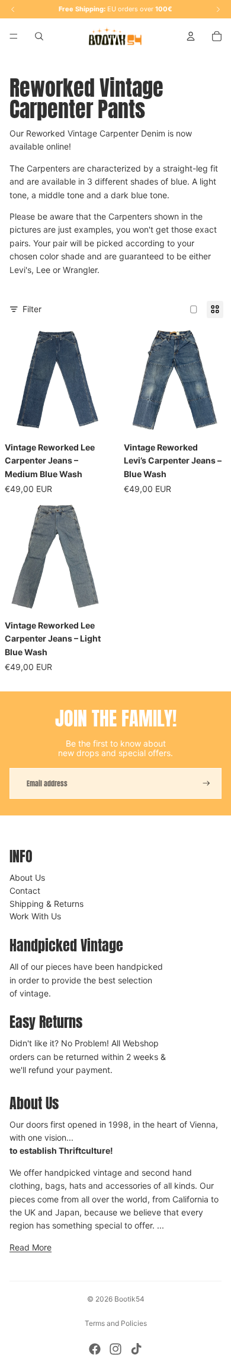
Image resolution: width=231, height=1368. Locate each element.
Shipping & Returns (46, 904)
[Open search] (39, 36)
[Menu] (13, 36)
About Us (27, 877)
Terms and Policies (116, 1323)
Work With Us (35, 916)
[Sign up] (206, 783)
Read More (30, 1247)
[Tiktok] (136, 1349)
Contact (24, 890)
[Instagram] (115, 1349)
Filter (32, 309)
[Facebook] (95, 1349)
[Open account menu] (191, 36)
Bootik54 (129, 1298)
